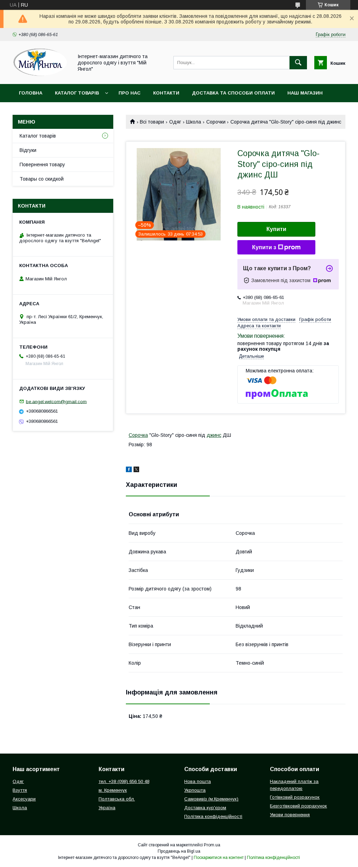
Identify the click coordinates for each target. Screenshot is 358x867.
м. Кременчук (113, 790)
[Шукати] (298, 62)
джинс (214, 435)
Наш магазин (305, 93)
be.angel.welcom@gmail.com (56, 401)
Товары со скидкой (42, 179)
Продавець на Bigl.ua (179, 851)
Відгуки (28, 150)
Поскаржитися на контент (219, 857)
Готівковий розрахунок (295, 797)
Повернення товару (42, 164)
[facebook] (129, 470)
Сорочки (215, 122)
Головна (30, 93)
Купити (276, 229)
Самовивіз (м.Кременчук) (211, 799)
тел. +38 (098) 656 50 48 (124, 781)
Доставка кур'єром (205, 807)
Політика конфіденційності (213, 816)
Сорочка (138, 435)
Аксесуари (24, 799)
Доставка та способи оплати (233, 93)
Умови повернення (290, 814)
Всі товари (152, 122)
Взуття (20, 790)
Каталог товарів (77, 93)
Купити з (264, 247)
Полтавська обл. (117, 799)
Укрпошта (195, 790)
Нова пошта (197, 781)
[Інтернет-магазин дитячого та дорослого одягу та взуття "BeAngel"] (41, 75)
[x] (136, 470)
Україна (107, 807)
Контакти (166, 93)
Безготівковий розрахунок (298, 806)
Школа (193, 122)
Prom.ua (212, 844)
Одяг (175, 122)
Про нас (130, 93)
